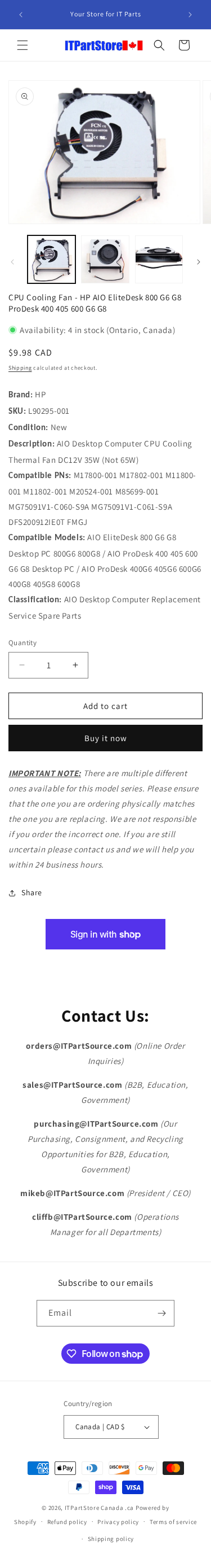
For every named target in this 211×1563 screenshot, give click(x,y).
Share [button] (31, 892)
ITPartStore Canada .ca (99, 1508)
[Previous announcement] (20, 14)
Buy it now (105, 738)
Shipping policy (111, 1539)
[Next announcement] (190, 14)
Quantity (22, 642)
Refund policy (67, 1522)
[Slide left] (12, 261)
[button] (22, 45)
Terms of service (173, 1522)
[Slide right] (198, 261)
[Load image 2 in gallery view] (105, 259)
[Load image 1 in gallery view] (51, 259)
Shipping (20, 367)
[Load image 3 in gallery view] (159, 259)
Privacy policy (118, 1522)
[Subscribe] (161, 1313)
